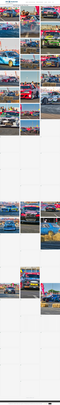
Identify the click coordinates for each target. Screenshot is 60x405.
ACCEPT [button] (50, 403)
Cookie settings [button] (45, 403)
